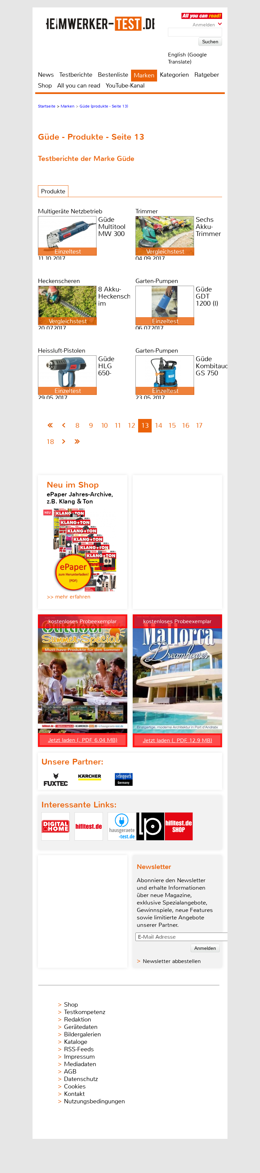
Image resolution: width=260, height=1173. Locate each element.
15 (172, 425)
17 (199, 425)
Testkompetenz (84, 1012)
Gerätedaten (81, 1027)
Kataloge (75, 1042)
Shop (45, 85)
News (46, 75)
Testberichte (75, 75)
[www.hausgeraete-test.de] (122, 846)
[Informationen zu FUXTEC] (55, 779)
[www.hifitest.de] (88, 846)
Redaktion (77, 1019)
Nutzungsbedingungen (94, 1101)
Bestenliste (113, 75)
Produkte (53, 191)
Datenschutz (81, 1079)
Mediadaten (80, 1064)
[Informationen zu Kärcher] (89, 779)
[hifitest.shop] (179, 846)
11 (117, 425)
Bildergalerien (82, 1034)
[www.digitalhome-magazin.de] (55, 846)
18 (50, 442)
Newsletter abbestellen (172, 961)
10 (104, 425)
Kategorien (174, 75)
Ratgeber (206, 75)
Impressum (79, 1057)
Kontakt (74, 1094)
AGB (70, 1072)
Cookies (75, 1086)
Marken (144, 75)
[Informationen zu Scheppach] (123, 779)
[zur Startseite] (100, 23)
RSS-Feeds (79, 1049)
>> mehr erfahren (68, 596)
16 (185, 425)
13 (145, 425)
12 (131, 425)
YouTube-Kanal (125, 85)
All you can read (78, 85)
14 (158, 425)
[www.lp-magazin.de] (150, 846)
